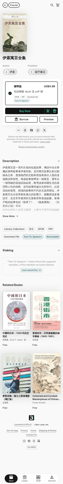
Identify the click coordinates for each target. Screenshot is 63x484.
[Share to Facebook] (31, 130)
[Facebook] (29, 441)
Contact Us (31, 434)
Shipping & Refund (47, 430)
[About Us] (31, 417)
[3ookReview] (39, 441)
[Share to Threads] (25, 130)
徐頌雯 (35, 340)
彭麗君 (5, 402)
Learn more (45, 141)
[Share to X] (44, 130)
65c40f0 (32, 447)
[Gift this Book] (54, 111)
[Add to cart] (47, 111)
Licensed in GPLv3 (23, 424)
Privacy (24, 430)
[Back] (5, 5)
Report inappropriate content (31, 147)
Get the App (12, 430)
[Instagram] (24, 441)
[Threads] (34, 441)
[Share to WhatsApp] (38, 130)
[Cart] (57, 5)
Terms (33, 430)
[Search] (52, 5)
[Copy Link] (18, 130)
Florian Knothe (39, 402)
